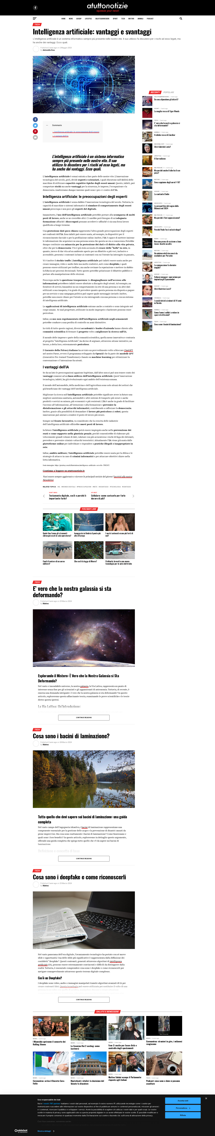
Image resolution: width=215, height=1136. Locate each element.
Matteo (46, 604)
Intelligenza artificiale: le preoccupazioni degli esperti (76, 132)
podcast (150, 18)
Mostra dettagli (44, 1131)
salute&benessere (102, 18)
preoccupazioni (84, 487)
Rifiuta (183, 1115)
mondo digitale (68, 487)
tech (123, 18)
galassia (84, 686)
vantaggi (127, 487)
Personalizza (181, 1108)
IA (59, 487)
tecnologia (116, 487)
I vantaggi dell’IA (61, 136)
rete (95, 487)
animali (140, 18)
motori (131, 18)
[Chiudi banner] (206, 1098)
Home (63, 18)
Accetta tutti (183, 1101)
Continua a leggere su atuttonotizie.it (64, 470)
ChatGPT (128, 350)
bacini (85, 827)
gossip (78, 18)
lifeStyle (88, 18)
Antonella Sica (49, 50)
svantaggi (104, 487)
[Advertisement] (162, 71)
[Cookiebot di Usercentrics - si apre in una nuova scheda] (21, 1131)
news (71, 18)
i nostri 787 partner (51, 1103)
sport (115, 18)
